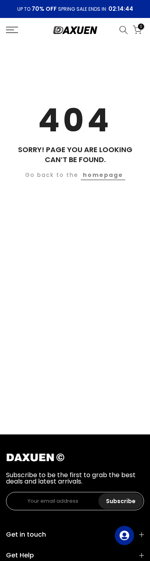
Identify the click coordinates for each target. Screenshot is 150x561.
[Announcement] (75, 9)
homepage (103, 175)
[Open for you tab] (124, 535)
